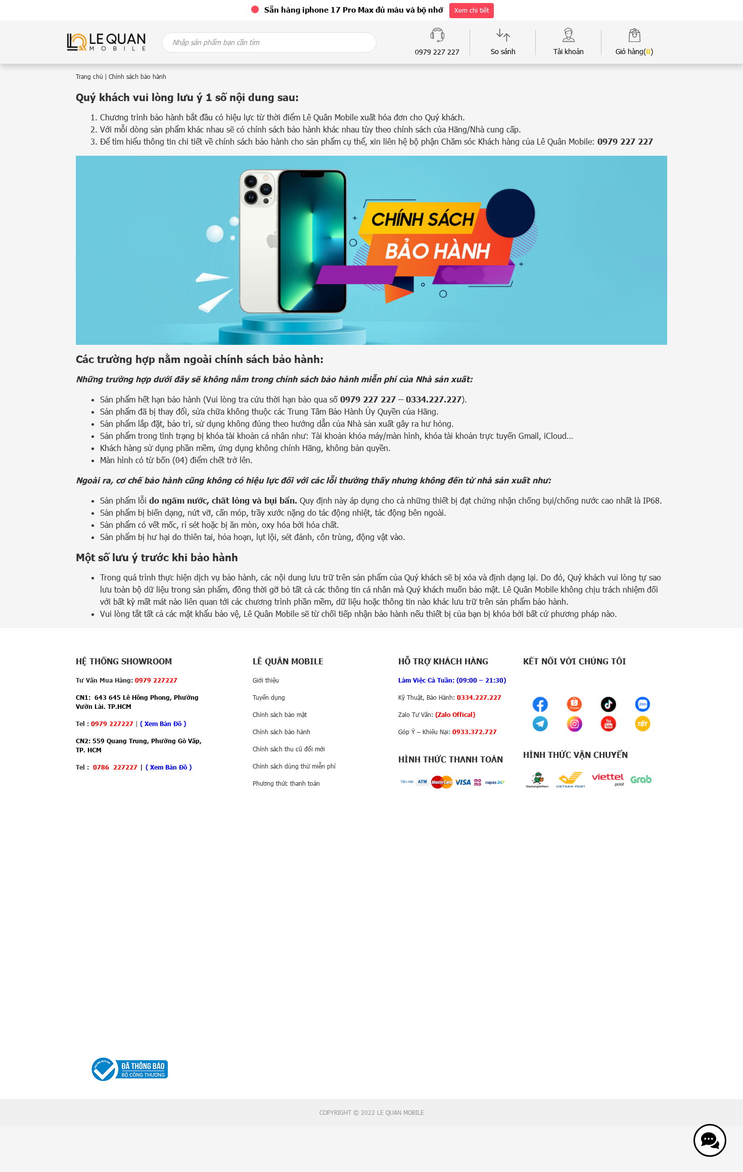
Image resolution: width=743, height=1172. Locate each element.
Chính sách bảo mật (280, 714)
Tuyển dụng (269, 697)
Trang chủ (89, 76)
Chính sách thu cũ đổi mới (289, 748)
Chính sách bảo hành (281, 731)
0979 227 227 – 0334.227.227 (400, 399)
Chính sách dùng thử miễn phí (294, 766)
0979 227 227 (625, 141)
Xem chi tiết (471, 10)
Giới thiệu (266, 680)
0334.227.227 (479, 697)
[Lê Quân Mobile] (106, 41)
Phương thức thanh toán (286, 783)
